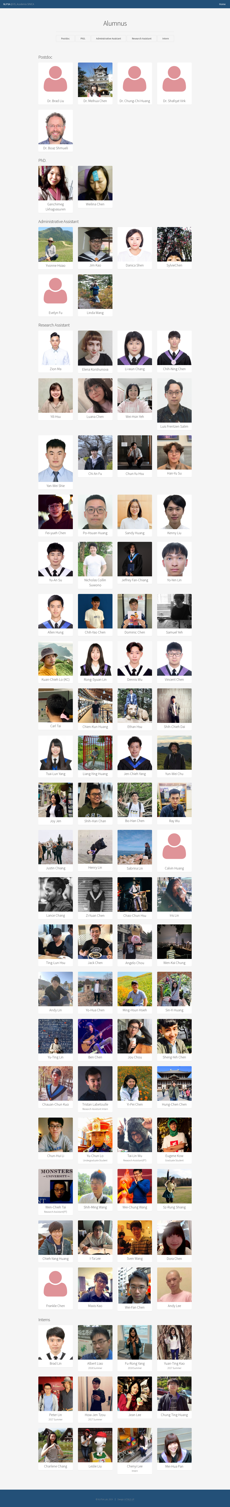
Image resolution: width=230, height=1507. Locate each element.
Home (222, 4)
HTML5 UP (129, 1499)
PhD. (82, 38)
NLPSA (6, 4)
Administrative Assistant (108, 38)
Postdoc (65, 38)
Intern (165, 38)
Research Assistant (142, 38)
